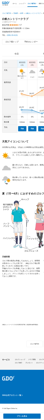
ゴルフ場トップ (12, 42)
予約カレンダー (31, 42)
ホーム (15, 3)
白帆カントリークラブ (33, 13)
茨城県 (15, 13)
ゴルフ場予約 (6, 13)
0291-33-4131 (12, 35)
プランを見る (22, 416)
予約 (22, 129)
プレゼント (29, 362)
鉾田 (21, 13)
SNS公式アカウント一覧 (11, 395)
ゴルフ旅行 (18, 362)
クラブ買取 (32, 359)
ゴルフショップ (20, 359)
